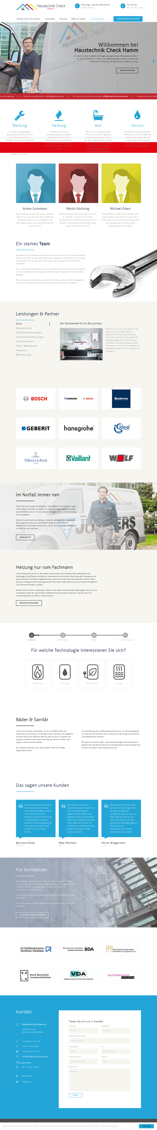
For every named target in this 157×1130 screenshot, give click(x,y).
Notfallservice (25, 537)
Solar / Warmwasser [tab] (27, 345)
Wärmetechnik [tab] (24, 328)
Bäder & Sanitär (79, 19)
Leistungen (50, 19)
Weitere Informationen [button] (109, 1126)
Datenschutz (27, 1076)
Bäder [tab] (19, 323)
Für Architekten (97, 19)
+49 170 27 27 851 (30, 1046)
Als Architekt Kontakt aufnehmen (32, 915)
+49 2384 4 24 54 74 (31, 1041)
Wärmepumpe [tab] (23, 354)
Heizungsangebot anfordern (128, 19)
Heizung (63, 19)
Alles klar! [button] (146, 1126)
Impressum (26, 1082)
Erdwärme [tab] (21, 350)
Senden (75, 1095)
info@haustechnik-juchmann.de (84, 96)
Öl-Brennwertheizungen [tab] (29, 332)
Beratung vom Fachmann (29, 603)
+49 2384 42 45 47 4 (24, 96)
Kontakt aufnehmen (127, 70)
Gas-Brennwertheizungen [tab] (30, 337)
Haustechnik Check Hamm (28, 19)
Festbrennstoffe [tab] (25, 341)
